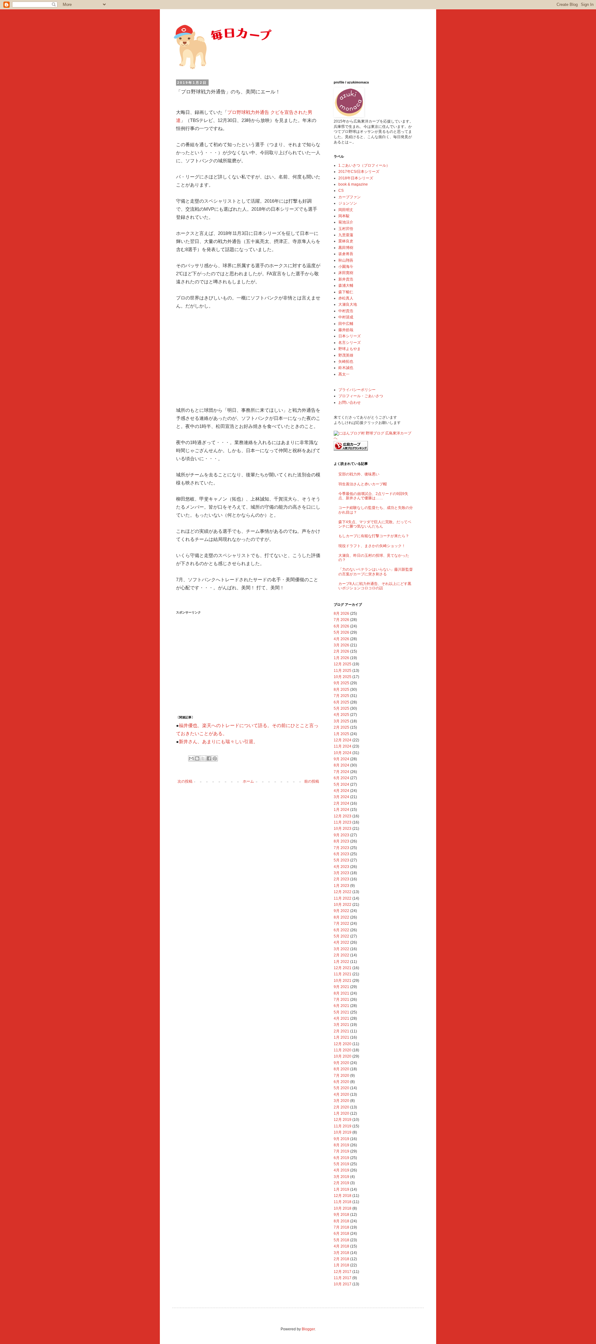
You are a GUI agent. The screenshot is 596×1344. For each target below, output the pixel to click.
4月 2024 (341, 791)
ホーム (248, 781)
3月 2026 (341, 645)
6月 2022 (341, 930)
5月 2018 (341, 1240)
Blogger (308, 1329)
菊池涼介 (345, 222)
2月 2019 (341, 1183)
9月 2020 (341, 1063)
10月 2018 (342, 1208)
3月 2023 (341, 873)
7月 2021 (341, 999)
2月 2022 (341, 955)
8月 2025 (341, 689)
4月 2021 (341, 1018)
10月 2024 (342, 753)
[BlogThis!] (197, 758)
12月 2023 (342, 816)
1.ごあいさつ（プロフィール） (364, 165)
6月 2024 (341, 778)
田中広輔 (345, 323)
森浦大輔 (345, 285)
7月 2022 (341, 923)
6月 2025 (341, 702)
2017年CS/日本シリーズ (358, 171)
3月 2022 (341, 949)
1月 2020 (341, 1113)
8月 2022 (341, 917)
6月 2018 (341, 1233)
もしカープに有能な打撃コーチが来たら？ (373, 536)
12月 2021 (342, 968)
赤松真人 (345, 298)
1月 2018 (341, 1265)
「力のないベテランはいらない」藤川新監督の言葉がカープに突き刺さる (375, 571)
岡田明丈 (345, 210)
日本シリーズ (349, 336)
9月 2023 (341, 835)
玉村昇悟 (345, 229)
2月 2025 (341, 727)
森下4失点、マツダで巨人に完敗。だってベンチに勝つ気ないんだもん (374, 524)
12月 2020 (342, 1044)
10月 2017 (342, 1284)
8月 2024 (341, 765)
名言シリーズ (349, 342)
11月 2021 (342, 974)
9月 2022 (341, 911)
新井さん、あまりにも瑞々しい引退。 (218, 741)
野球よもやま (349, 349)
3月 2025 (341, 721)
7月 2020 (341, 1075)
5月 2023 (341, 860)
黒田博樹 (345, 247)
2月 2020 (341, 1107)
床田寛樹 (345, 273)
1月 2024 (341, 809)
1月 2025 (341, 734)
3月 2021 (341, 1025)
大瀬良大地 (347, 304)
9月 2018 (341, 1214)
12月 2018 (342, 1195)
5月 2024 (341, 784)
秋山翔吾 (345, 260)
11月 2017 (342, 1278)
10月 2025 (342, 677)
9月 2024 (341, 759)
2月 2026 (341, 651)
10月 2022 (342, 904)
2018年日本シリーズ (355, 178)
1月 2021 (341, 1037)
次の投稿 (185, 781)
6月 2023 (341, 854)
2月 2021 (341, 1031)
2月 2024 (341, 803)
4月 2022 (341, 942)
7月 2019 (341, 1151)
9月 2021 (341, 987)
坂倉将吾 (345, 254)
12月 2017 (342, 1272)
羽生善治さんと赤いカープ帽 (362, 484)
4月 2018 (341, 1246)
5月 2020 (341, 1088)
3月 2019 (341, 1177)
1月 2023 (341, 885)
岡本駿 (344, 216)
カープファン (349, 197)
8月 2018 (341, 1221)
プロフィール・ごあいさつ (360, 396)
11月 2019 (342, 1126)
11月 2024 (342, 746)
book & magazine (353, 184)
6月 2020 (341, 1082)
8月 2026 (341, 613)
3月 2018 (341, 1253)
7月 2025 (341, 696)
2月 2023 (341, 879)
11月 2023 (342, 822)
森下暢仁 (345, 292)
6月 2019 (341, 1158)
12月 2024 (342, 740)
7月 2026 (341, 620)
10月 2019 (342, 1132)
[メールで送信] (191, 758)
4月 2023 (341, 867)
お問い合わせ (349, 402)
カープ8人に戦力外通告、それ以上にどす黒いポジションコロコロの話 (374, 586)
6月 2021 (341, 1006)
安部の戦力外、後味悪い (358, 474)
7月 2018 (341, 1227)
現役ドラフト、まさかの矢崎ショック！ (371, 546)
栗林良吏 (345, 241)
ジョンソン (347, 203)
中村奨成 (345, 317)
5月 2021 (341, 1012)
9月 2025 (341, 683)
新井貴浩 (345, 279)
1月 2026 (341, 658)
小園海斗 (345, 266)
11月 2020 (342, 1050)
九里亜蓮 (345, 235)
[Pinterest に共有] (215, 758)
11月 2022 (342, 898)
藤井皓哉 (345, 330)
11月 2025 (342, 670)
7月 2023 (341, 848)
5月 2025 (341, 708)
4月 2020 (341, 1094)
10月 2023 (342, 828)
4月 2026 (341, 639)
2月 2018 (341, 1259)
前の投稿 (311, 781)
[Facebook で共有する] (209, 758)
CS (341, 190)
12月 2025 (342, 664)
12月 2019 (342, 1119)
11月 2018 (342, 1202)
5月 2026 (341, 632)
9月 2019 (341, 1139)
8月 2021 (341, 993)
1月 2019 (341, 1189)
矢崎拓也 (345, 361)
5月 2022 (341, 936)
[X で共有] (203, 758)
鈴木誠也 (345, 368)
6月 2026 (341, 626)
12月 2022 (342, 892)
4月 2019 (341, 1170)
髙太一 (344, 374)
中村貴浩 (345, 311)
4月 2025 (341, 714)
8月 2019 (341, 1145)
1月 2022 (341, 962)
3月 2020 (341, 1101)
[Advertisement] (222, 357)
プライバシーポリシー (357, 390)
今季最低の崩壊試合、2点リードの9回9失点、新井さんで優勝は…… (373, 496)
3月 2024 (341, 797)
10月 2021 (342, 980)
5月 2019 (341, 1164)
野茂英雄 (345, 355)
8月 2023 (341, 841)
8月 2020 (341, 1069)
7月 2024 (341, 772)
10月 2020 (342, 1056)
